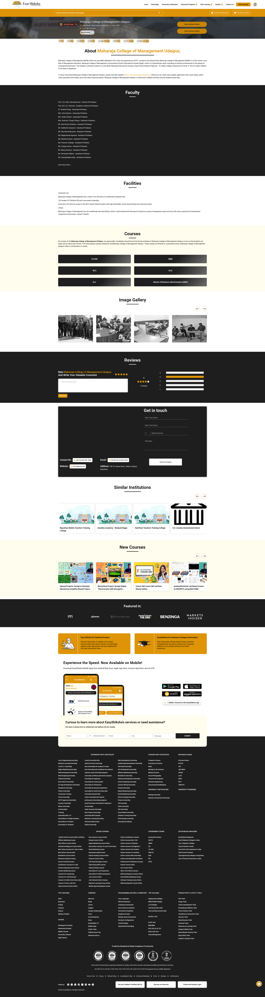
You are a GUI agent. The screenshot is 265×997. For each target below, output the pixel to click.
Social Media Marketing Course (130, 877)
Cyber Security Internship (93, 809)
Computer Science (154, 760)
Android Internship (64, 779)
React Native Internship (66, 782)
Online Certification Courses (129, 837)
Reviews (116, 41)
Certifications (174, 976)
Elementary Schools (64, 928)
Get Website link (79, 466)
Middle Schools (63, 931)
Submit (187, 736)
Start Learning (243, 4)
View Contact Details (191, 31)
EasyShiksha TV (93, 923)
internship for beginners (93, 779)
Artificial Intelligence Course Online (70, 846)
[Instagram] (82, 984)
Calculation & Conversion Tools (188, 914)
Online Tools (92, 929)
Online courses (142, 41)
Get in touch (128, 41)
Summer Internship (64, 803)
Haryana (61, 908)
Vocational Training (64, 794)
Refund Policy (112, 976)
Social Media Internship (126, 812)
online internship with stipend (94, 797)
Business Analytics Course (67, 858)
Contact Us (230, 4)
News (90, 920)
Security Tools (183, 917)
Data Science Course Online (98, 837)
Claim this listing (85, 32)
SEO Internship (123, 809)
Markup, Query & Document (127, 917)
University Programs (188, 4)
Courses (91, 41)
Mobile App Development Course (99, 886)
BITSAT (180, 763)
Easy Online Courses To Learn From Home (102, 846)
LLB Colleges (152, 905)
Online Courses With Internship (130, 855)
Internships (155, 4)
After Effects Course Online (67, 843)
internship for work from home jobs (96, 791)
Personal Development (155, 779)
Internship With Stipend (92, 815)
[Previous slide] (197, 308)
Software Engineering (155, 782)
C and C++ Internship (65, 766)
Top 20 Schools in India (186, 846)
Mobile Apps (92, 926)
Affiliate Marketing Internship (127, 772)
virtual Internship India (92, 760)
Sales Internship (123, 806)
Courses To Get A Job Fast (66, 883)
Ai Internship (89, 806)
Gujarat (60, 911)
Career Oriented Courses (66, 862)
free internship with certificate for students (99, 769)
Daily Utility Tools (184, 935)
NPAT (180, 779)
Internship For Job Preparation (99, 871)
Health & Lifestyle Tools (186, 938)
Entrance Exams (183, 760)
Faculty (70, 41)
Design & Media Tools (185, 929)
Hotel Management (154, 934)
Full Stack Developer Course (98, 862)
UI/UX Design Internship (126, 818)
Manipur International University (159, 798)
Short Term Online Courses (129, 871)
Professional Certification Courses (131, 862)
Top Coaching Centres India (157, 911)
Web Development (124, 901)
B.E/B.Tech (152, 922)
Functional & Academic (125, 911)
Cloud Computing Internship (127, 782)
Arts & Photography (154, 776)
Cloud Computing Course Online (68, 868)
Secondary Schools (64, 934)
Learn (146, 4)
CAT (179, 766)
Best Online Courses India (66, 852)
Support (90, 908)
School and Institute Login (192, 984)
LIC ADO (151, 849)
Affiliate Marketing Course (66, 840)
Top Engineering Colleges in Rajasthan (191, 855)
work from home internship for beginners (98, 803)
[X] (71, 984)
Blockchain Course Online (66, 855)
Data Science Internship (92, 812)
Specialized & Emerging (126, 926)
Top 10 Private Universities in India (189, 858)
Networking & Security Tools (187, 932)
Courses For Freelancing (66, 874)
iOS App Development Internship (69, 785)
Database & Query (124, 914)
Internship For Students (66, 824)
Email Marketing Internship (127, 794)
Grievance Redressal (142, 976)
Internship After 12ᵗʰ (64, 815)
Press (90, 914)
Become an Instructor (161, 984)
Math (150, 766)
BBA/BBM (151, 925)
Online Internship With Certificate (131, 858)
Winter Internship (64, 806)
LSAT (180, 776)
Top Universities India (155, 908)
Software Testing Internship (127, 815)
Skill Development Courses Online (131, 874)
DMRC (150, 843)
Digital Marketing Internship (67, 769)
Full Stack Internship (124, 766)
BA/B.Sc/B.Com (153, 931)
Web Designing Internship (66, 776)
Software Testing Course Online (130, 880)
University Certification (170, 4)
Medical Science (153, 772)
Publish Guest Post (94, 932)
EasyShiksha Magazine (186, 837)
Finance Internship (124, 800)
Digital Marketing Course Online (99, 843)
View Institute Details (192, 24)
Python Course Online (127, 865)
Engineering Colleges (155, 898)
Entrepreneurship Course (97, 852)
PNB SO (151, 852)
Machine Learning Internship (67, 763)
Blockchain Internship (125, 776)
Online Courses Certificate (129, 843)
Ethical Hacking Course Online (99, 855)
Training (61, 812)
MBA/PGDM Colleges (155, 901)
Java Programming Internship (68, 760)
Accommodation (93, 917)
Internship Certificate (125, 821)
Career (90, 905)
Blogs (90, 901)
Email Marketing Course (96, 849)
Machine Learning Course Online (99, 883)
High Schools (62, 938)
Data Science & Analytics (126, 908)
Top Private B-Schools (185, 852)
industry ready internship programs (96, 772)
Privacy (101, 976)
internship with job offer (92, 794)
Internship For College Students (68, 818)
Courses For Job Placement (67, 877)
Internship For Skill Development (99, 874)
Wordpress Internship (65, 788)
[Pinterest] (78, 984)
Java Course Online (95, 877)
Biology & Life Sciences (156, 769)
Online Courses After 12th (128, 840)
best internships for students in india (97, 766)
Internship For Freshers (65, 821)
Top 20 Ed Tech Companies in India (189, 849)
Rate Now (63, 396)
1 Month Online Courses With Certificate (71, 837)
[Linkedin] (85, 984)
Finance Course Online (96, 858)
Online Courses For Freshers (129, 849)
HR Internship (122, 803)
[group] (75, 328)
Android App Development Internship (130, 763)
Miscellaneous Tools (185, 920)
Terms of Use (91, 976)
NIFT (180, 782)
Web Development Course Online (131, 883)
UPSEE (180, 772)
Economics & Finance (155, 763)
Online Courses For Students (129, 852)
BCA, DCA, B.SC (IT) (154, 928)
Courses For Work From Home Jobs (69, 880)
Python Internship (64, 791)
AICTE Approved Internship (67, 800)
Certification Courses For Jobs (68, 865)
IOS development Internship (127, 769)
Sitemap (163, 976)
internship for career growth (94, 782)
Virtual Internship (64, 797)
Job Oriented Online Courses (98, 880)
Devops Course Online (96, 840)
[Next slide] (204, 308)
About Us (91, 898)
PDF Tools (181, 898)
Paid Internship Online (92, 821)
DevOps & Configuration (126, 920)
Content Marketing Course (66, 871)
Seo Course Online (126, 868)
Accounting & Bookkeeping (157, 785)
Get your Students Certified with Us (130, 984)
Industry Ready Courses (96, 868)
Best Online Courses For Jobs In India (70, 849)
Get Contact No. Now (83, 460)
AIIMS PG (181, 785)
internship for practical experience (96, 788)
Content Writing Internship (126, 785)
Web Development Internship (67, 772)
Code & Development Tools (187, 905)
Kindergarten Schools (65, 925)
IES (149, 846)
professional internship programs (96, 800)
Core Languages (123, 898)
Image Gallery (104, 41)
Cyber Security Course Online (67, 886)
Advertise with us (93, 935)
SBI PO (150, 840)
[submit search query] (159, 13)
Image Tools (182, 901)
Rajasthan (61, 901)
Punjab (60, 905)
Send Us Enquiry (166, 462)
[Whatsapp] (75, 984)
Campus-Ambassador (95, 911)
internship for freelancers (93, 785)
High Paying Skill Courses (97, 865)
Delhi (60, 898)
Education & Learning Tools (187, 926)
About (61, 41)
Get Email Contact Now (119, 460)
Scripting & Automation (126, 905)
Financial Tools (183, 923)
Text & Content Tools (185, 911)
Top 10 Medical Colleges (186, 843)
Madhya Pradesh (63, 914)
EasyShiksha (67, 990)
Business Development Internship (129, 779)
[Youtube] (89, 984)
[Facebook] (68, 984)
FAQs (155, 976)
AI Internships (62, 809)
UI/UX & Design (123, 923)
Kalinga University (154, 795)
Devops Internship (124, 788)
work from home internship (93, 763)
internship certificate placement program (98, 776)
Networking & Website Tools (187, 908)
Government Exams (154, 837)
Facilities (80, 41)
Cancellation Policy (126, 976)
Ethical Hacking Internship (126, 797)
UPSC (150, 862)
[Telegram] (92, 984)
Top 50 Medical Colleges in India (189, 840)
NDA (149, 855)
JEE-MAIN (181, 769)
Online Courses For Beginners (130, 846)
